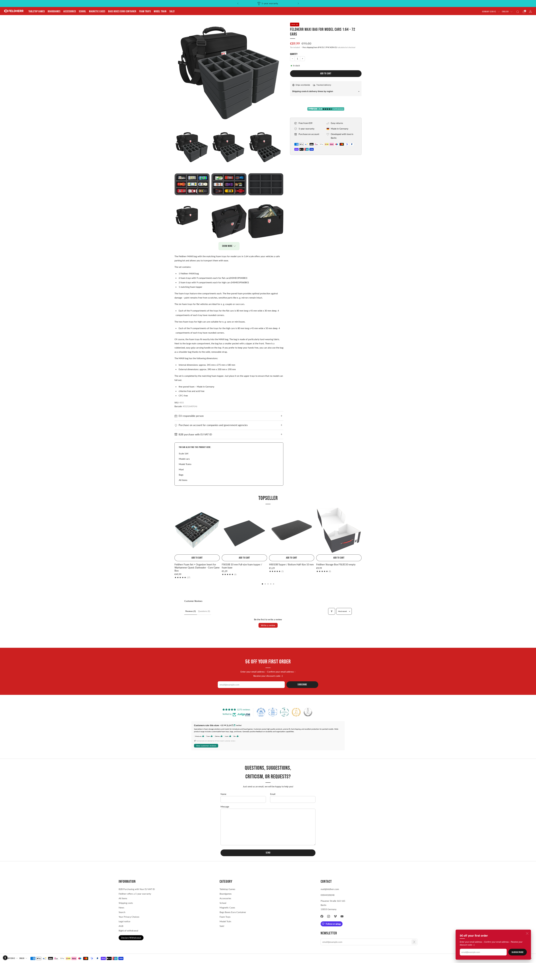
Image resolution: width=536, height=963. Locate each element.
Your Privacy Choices (129, 916)
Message (225, 806)
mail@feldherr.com (330, 889)
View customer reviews (206, 746)
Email (272, 794)
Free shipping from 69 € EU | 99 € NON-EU (319, 47)
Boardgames (54, 11)
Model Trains (185, 464)
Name (223, 794)
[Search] (517, 11)
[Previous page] (174, 530)
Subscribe (518, 952)
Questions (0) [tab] (204, 611)
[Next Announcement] (298, 3)
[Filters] (331, 611)
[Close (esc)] (527, 933)
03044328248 (327, 895)
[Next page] (361, 530)
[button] (5, 957)
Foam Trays (145, 11)
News (121, 907)
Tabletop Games (36, 11)
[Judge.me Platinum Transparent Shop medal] (284, 712)
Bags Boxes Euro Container (233, 912)
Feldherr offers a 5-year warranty (135, 893)
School (82, 11)
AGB (121, 926)
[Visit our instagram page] (328, 916)
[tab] (262, 584)
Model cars (184, 458)
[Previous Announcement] (238, 3)
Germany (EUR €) (489, 11)
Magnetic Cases (97, 11)
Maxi (181, 469)
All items (183, 480)
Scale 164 (183, 453)
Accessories (69, 11)
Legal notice (124, 921)
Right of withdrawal (128, 930)
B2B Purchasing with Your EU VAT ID (137, 889)
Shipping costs (126, 903)
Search (122, 912)
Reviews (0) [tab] (190, 611)
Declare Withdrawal (131, 937)
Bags (181, 474)
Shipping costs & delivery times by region (312, 91)
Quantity (293, 54)
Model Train (160, 11)
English (505, 11)
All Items (123, 898)
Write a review (268, 625)
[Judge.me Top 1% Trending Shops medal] (296, 712)
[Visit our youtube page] (342, 916)
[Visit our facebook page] (322, 916)
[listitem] (268, 3)
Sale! (172, 11)
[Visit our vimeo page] (335, 916)
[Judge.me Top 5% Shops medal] (307, 712)
